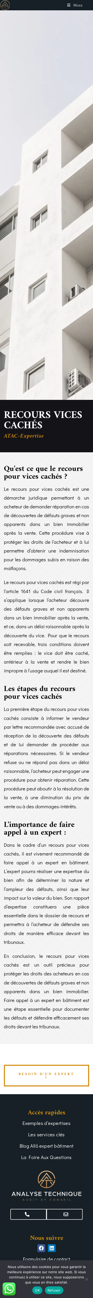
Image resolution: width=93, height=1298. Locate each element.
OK (37, 1290)
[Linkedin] (52, 1248)
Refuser (54, 1290)
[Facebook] (41, 1248)
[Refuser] (86, 1279)
